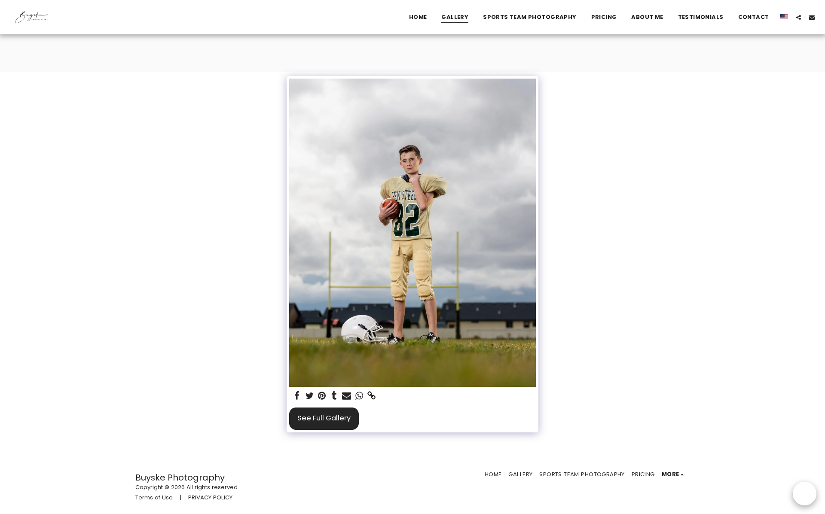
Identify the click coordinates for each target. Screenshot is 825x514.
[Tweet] (309, 396)
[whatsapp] (359, 396)
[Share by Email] (346, 396)
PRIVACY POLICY (210, 497)
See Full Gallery (324, 418)
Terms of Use (154, 497)
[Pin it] (322, 396)
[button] (798, 17)
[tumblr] (334, 396)
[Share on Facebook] (297, 396)
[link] (371, 396)
